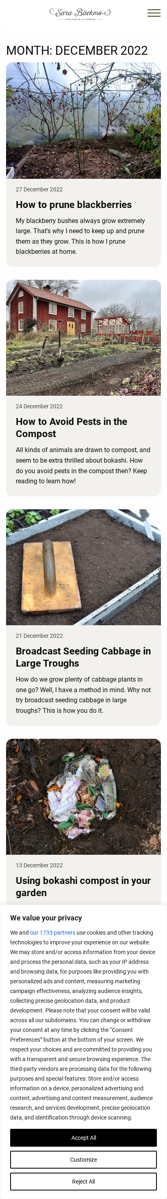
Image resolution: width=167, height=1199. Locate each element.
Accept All (83, 1138)
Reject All (83, 1181)
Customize (83, 1159)
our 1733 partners (52, 932)
